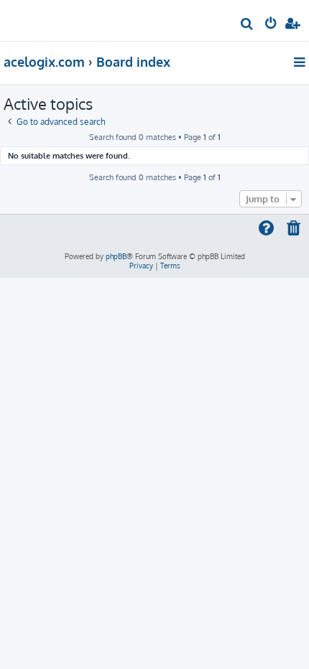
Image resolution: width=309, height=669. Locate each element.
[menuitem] (247, 25)
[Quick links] (300, 61)
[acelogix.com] (34, 19)
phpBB (116, 256)
